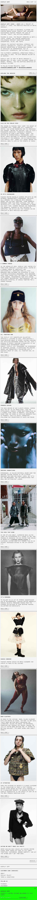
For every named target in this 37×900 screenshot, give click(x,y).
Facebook (4, 884)
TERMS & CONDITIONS (7, 877)
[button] (33, 2)
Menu (28, 2)
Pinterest (4, 885)
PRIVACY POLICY (6, 875)
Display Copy (5, 2)
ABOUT (2, 873)
